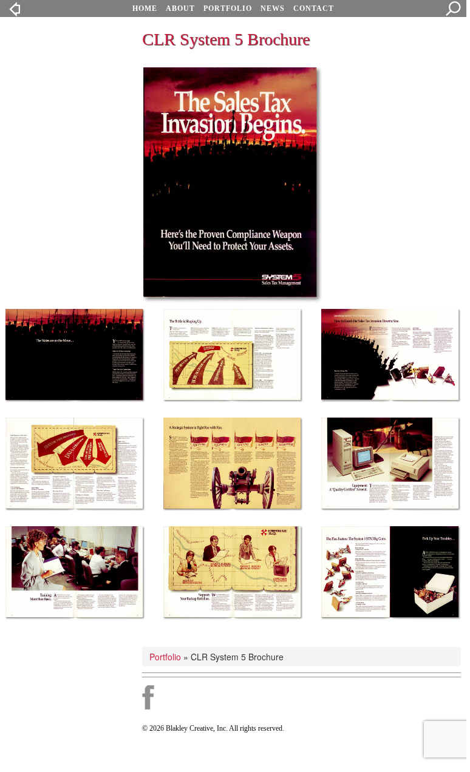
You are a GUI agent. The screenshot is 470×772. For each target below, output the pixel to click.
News (273, 8)
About (180, 8)
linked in (261, 697)
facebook (148, 697)
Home (144, 8)
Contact (313, 8)
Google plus (182, 697)
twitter (225, 697)
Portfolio (227, 8)
